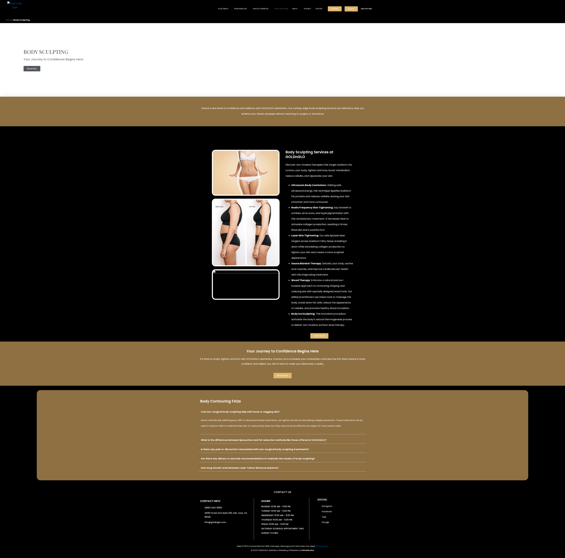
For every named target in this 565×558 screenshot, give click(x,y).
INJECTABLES (223, 9)
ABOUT (295, 9)
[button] (282, 411)
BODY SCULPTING (281, 9)
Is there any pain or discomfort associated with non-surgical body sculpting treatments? (255, 449)
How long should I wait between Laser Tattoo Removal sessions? (240, 468)
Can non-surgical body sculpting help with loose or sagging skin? (240, 411)
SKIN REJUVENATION (260, 9)
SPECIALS (307, 9)
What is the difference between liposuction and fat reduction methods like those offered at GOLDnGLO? (263, 440)
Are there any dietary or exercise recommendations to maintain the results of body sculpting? (258, 458)
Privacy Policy (322, 546)
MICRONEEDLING (240, 9)
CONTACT (319, 9)
